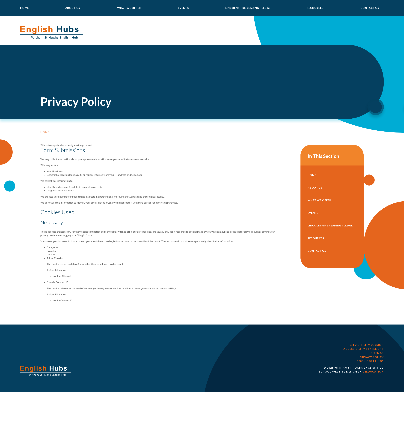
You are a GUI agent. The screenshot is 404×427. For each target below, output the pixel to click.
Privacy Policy (371, 356)
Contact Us (317, 250)
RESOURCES (316, 238)
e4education (373, 371)
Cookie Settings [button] (370, 360)
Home (45, 132)
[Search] (375, 107)
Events (313, 212)
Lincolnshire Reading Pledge (330, 225)
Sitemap (377, 352)
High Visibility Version (365, 344)
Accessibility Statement (363, 348)
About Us (315, 187)
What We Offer (319, 200)
